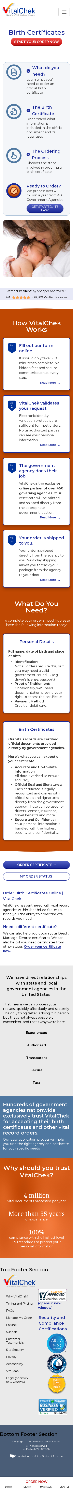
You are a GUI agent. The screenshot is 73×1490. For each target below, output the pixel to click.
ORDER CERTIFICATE (34, 865)
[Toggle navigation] (64, 12)
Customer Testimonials (15, 1341)
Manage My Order (19, 1318)
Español (11, 1325)
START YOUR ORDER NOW (36, 42)
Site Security (15, 1350)
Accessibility (14, 1364)
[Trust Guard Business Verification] (53, 1407)
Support (11, 1332)
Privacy (11, 1357)
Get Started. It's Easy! (45, 208)
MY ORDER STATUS (36, 876)
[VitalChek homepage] (19, 1281)
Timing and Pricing (19, 1303)
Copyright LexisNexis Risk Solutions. (36, 1441)
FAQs (10, 1310)
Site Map (12, 1371)
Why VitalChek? (17, 1296)
